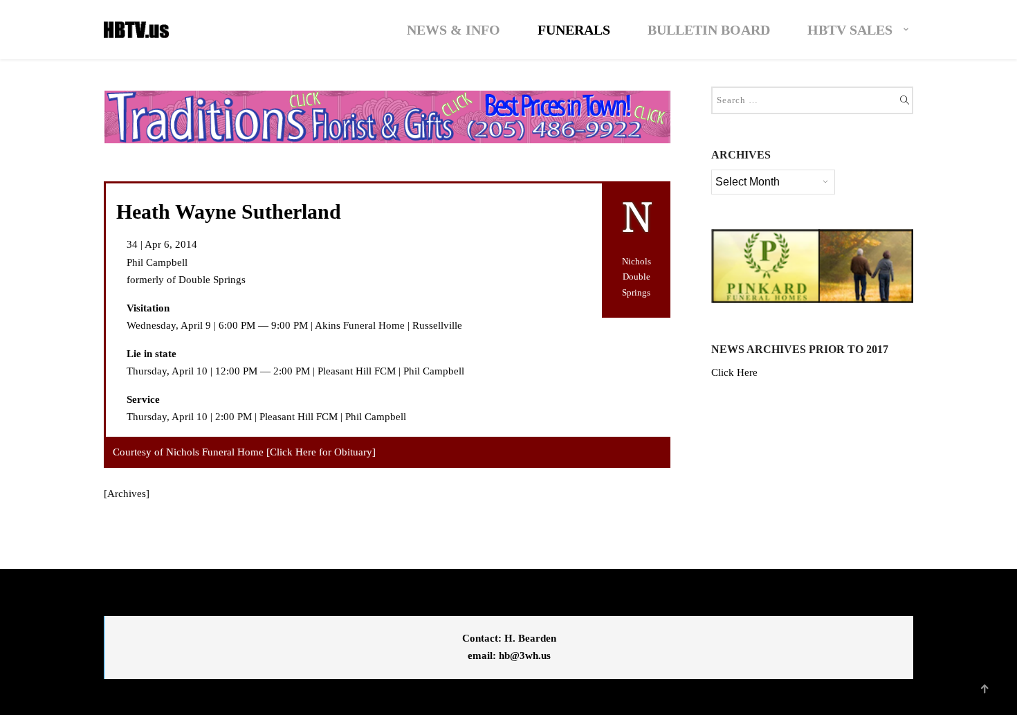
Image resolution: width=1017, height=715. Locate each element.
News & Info (453, 29)
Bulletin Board (709, 29)
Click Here (734, 372)
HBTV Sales (849, 29)
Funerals (574, 29)
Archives (126, 493)
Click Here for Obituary (321, 452)
